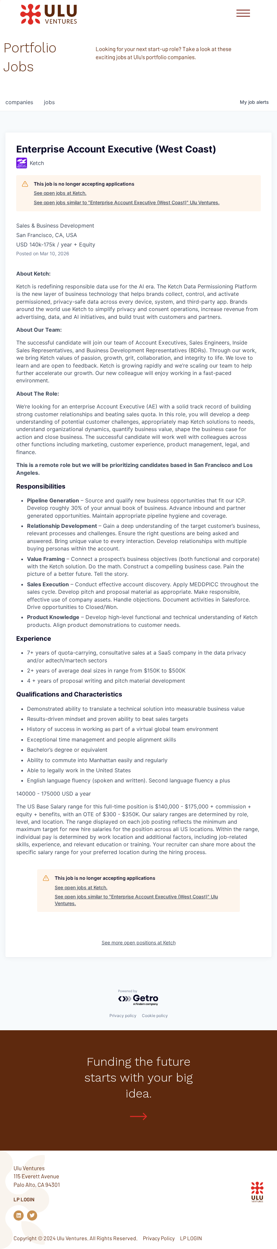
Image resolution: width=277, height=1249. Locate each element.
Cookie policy (155, 1015)
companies (19, 102)
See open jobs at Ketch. (60, 193)
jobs (49, 102)
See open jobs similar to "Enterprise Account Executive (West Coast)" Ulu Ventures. (127, 202)
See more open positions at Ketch (139, 942)
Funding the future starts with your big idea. (138, 1078)
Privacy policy (122, 1015)
